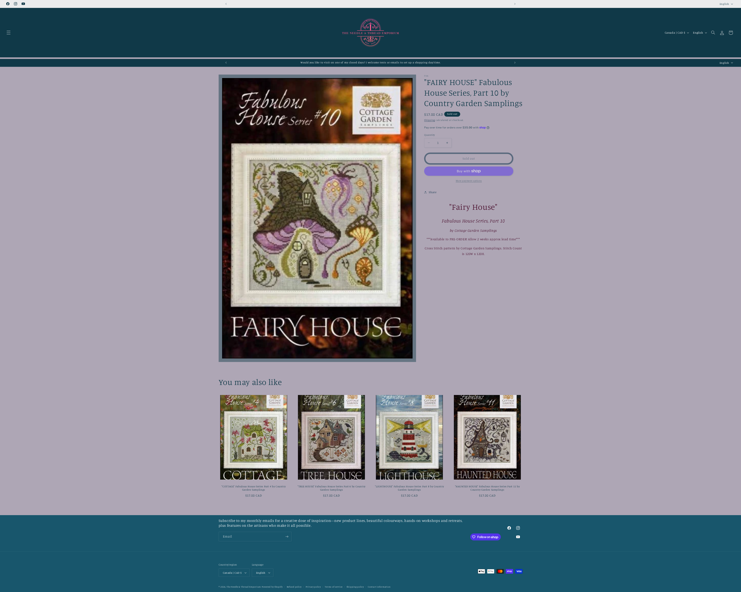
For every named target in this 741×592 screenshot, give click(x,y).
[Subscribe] (286, 536)
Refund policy (294, 586)
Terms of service (334, 586)
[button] (8, 32)
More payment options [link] (469, 180)
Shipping (429, 120)
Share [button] (432, 192)
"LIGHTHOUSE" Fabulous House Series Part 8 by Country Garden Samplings (409, 488)
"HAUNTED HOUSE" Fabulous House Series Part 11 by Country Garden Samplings (487, 488)
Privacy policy (313, 586)
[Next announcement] (515, 4)
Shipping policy (355, 586)
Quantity (429, 134)
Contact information (379, 586)
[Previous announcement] (226, 4)
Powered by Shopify (272, 586)
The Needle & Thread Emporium (244, 586)
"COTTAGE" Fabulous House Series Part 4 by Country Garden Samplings (254, 488)
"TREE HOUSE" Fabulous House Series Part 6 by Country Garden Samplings (331, 488)
